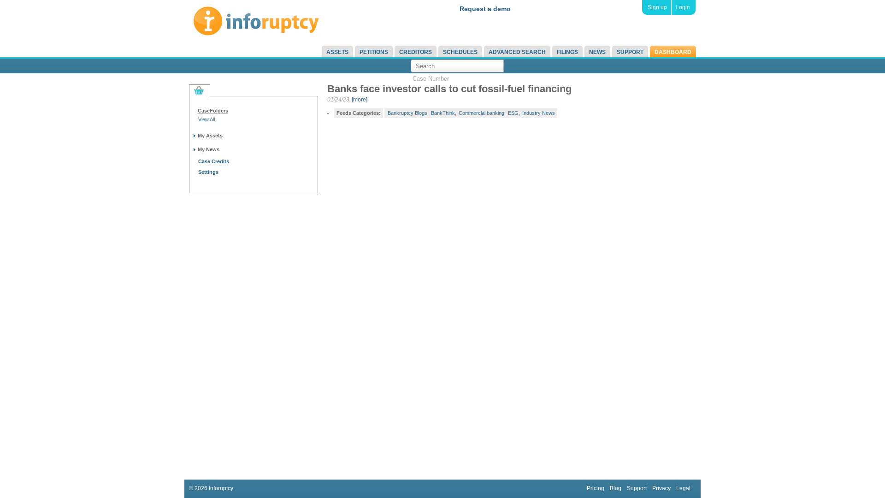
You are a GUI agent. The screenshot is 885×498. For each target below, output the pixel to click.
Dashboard (673, 52)
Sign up (657, 7)
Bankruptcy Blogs (407, 113)
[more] (359, 99)
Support (630, 52)
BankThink (443, 113)
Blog (615, 488)
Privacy (661, 488)
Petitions (374, 52)
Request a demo (485, 8)
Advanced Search (517, 52)
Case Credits (213, 161)
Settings (208, 172)
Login (683, 7)
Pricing (595, 488)
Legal (683, 488)
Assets (337, 52)
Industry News (538, 113)
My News (208, 149)
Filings (567, 52)
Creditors (415, 52)
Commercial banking (481, 113)
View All (206, 119)
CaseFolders (213, 110)
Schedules (460, 52)
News (597, 52)
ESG (513, 113)
